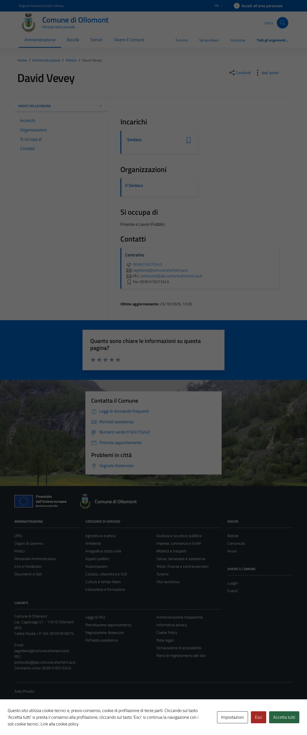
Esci (258, 717)
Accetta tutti (284, 717)
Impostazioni (232, 717)
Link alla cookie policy (60, 724)
